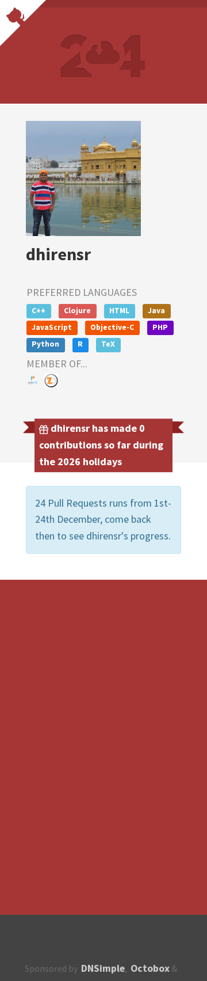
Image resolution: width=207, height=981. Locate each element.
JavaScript (52, 327)
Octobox (150, 968)
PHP (160, 327)
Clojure (77, 310)
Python (45, 344)
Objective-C (112, 327)
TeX (108, 344)
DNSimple (103, 968)
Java (156, 310)
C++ (38, 310)
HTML (119, 310)
